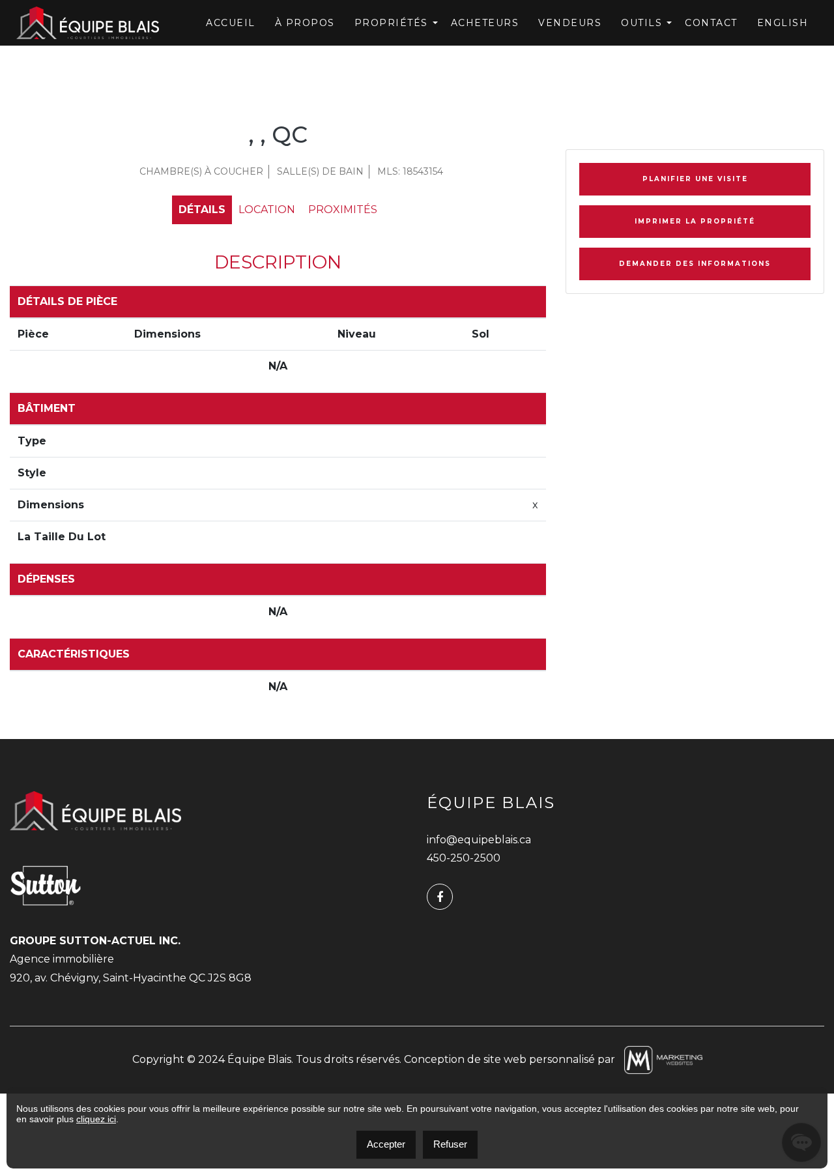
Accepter (386, 1144)
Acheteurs (485, 23)
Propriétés (391, 23)
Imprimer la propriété (695, 221)
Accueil (230, 23)
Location (266, 209)
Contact (711, 23)
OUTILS (641, 23)
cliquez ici (96, 1119)
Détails (202, 209)
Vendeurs (569, 23)
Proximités (342, 209)
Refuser (450, 1144)
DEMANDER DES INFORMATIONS (695, 263)
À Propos (305, 23)
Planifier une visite (695, 179)
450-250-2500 (463, 858)
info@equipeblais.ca (479, 840)
